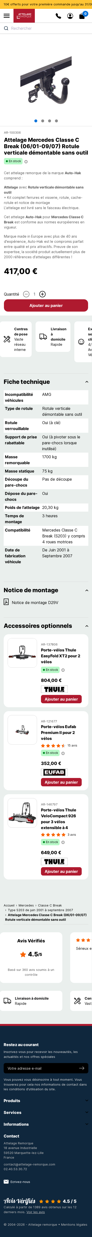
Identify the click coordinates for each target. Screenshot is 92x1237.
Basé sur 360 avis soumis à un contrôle (31, 972)
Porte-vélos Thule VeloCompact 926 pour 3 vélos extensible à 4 (58, 818)
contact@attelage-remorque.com (29, 1164)
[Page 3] (49, 120)
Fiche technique (27, 381)
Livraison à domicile (58, 334)
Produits (12, 1100)
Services (12, 1112)
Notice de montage (31, 590)
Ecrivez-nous (20, 1182)
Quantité (11, 294)
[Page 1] (35, 120)
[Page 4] (56, 120)
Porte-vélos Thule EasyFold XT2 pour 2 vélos (60, 655)
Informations (16, 1124)
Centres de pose (21, 331)
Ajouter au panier (46, 305)
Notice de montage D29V (35, 602)
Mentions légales (74, 1224)
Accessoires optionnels (38, 625)
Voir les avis (35, 1212)
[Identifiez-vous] (70, 16)
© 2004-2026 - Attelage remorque (31, 1224)
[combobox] (46, 28)
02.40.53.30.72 (15, 1169)
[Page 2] (42, 120)
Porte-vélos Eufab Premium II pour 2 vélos (58, 732)
